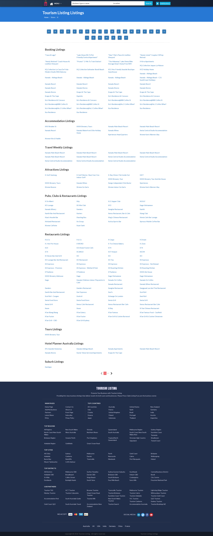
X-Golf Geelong (51, 175)
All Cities (47, 453)
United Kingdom (114, 412)
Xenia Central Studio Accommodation (153, 130)
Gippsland (133, 441)
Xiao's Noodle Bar (51, 217)
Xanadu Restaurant (115, 284)
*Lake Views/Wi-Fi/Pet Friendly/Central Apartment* (87, 56)
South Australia (113, 432)
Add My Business (51, 410)
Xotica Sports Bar (114, 221)
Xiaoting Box (81, 217)
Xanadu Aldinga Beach (85, 349)
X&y (78, 201)
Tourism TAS (48, 490)
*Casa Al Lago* (50, 55)
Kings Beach (91, 477)
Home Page (49, 407)
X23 (46, 248)
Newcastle (112, 456)
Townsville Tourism (115, 490)
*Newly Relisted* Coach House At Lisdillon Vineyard (57, 62)
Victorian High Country (138, 438)
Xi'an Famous (113, 312)
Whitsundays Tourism (158, 493)
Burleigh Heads (70, 480)
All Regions (48, 430)
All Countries (92, 407)
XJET (142, 175)
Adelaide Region (49, 443)
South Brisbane (113, 477)
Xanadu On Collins (115, 280)
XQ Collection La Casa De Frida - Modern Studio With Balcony (57, 70)
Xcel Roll (143, 292)
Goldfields (69, 443)
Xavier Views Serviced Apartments (89, 353)
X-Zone (142, 244)
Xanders (80, 209)
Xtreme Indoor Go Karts (117, 187)
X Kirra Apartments (147, 61)
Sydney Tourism (156, 501)
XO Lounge (49, 205)
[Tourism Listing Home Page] (157, 3)
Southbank (133, 472)
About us (68, 410)
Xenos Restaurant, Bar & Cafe (119, 213)
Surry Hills (133, 480)
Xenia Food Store (51, 300)
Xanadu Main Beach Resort (118, 126)
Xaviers (79, 213)
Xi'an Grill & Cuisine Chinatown (151, 316)
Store (53, 17)
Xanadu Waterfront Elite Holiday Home (89, 131)
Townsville (90, 459)
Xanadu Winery (50, 209)
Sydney (68, 453)
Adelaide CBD (49, 475)
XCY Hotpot (112, 252)
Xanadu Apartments (115, 349)
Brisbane (154, 453)
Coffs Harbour (70, 462)
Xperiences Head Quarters (118, 135)
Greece (90, 415)
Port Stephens (92, 438)
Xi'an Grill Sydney (83, 320)
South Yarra (91, 480)
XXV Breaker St (50, 126)
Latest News (49, 415)
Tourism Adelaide (136, 496)
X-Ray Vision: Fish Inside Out (119, 175)
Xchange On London (115, 296)
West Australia (70, 432)
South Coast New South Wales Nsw (138, 433)
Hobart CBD (134, 475)
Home (46, 17)
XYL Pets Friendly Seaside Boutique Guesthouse (121, 70)
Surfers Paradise (92, 472)
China (120, 526)
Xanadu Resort (50, 84)
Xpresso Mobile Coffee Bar (150, 221)
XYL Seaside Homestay (53, 349)
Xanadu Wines (113, 130)
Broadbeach (69, 475)
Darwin (89, 456)
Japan (90, 418)
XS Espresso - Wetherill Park (87, 268)
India (152, 412)
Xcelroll (79, 296)
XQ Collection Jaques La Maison (152, 65)
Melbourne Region (136, 430)
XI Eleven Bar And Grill (53, 256)
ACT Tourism (70, 490)
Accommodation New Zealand (94, 505)
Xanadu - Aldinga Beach (148, 74)
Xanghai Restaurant (115, 209)
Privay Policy (69, 418)
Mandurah (111, 459)
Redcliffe (68, 459)
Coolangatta (134, 477)
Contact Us (69, 407)
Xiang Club (144, 213)
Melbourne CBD (71, 472)
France (111, 410)
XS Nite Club (81, 205)
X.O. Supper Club (114, 201)
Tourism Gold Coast (158, 496)
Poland (111, 415)
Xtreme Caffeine (51, 225)
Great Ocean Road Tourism (93, 494)
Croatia (90, 412)
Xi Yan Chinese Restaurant (149, 308)
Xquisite (80, 96)
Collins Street (70, 477)
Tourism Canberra (136, 501)
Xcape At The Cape (84, 92)
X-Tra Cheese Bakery (116, 244)
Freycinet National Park (159, 480)
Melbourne (90, 453)
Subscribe (68, 415)
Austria (153, 415)
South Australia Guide (73, 499)
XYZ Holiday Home (147, 69)
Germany (153, 410)
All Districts (48, 472)
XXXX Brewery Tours (84, 126)
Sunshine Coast (156, 432)
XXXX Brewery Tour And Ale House (153, 179)
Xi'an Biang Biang (51, 312)
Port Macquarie (135, 459)
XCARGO (80, 252)
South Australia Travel (73, 504)
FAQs (47, 418)
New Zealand (155, 407)
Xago (47, 280)
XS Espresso (144, 260)
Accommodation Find (51, 499)
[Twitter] (143, 514)
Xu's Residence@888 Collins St (119, 100)
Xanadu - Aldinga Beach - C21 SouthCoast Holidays (151, 79)
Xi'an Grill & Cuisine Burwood (119, 316)
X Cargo (111, 240)
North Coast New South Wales (52, 433)
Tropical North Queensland (113, 439)
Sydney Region (156, 430)
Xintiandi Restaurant (52, 221)
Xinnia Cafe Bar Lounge (148, 217)
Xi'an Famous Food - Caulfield (151, 312)
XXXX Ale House (146, 272)
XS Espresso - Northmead (149, 264)
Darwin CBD (91, 475)
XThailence (49, 272)
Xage (78, 276)
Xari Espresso (82, 292)
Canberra (68, 456)
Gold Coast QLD (50, 504)
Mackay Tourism (49, 493)
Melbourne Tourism (136, 490)
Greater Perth (70, 438)
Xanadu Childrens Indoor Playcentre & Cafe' (91, 281)
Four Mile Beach (113, 480)
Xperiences (144, 183)
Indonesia (112, 418)
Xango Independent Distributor (119, 183)
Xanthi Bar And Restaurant (55, 213)
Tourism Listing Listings (149, 534)
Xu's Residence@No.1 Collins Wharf (121, 104)
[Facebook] (147, 514)
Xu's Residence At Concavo (118, 96)
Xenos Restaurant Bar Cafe (118, 304)
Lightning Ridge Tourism (159, 490)
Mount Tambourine (50, 462)
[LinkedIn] (139, 514)
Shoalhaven (155, 438)
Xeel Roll (143, 296)
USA (98, 526)
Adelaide (47, 456)
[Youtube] (151, 514)
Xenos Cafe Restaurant (85, 304)
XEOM (142, 252)
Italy (89, 410)
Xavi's (110, 292)
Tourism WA (91, 499)
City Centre (155, 477)
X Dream (143, 240)
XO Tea (111, 260)
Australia (112, 407)
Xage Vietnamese (146, 205)
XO (78, 256)
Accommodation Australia (138, 504)
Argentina (153, 418)
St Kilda (46, 477)
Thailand (133, 418)
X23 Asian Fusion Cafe (85, 248)
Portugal (133, 415)
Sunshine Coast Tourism (116, 496)
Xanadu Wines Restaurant (149, 284)
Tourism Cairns (135, 493)
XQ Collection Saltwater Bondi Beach (90, 69)
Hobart (153, 459)
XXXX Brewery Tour (115, 179)
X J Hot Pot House (51, 244)
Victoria (89, 430)
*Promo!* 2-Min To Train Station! (89, 61)
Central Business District (159, 472)
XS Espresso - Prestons (53, 268)
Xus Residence (113, 108)
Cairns (132, 456)
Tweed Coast (155, 441)
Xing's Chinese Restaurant (118, 217)
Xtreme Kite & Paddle (53, 139)
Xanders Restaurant (84, 288)
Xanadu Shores (82, 88)
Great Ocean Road (93, 443)
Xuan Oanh (81, 225)
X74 (109, 248)
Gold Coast (133, 453)
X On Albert (49, 201)
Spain (131, 410)
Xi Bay (110, 308)
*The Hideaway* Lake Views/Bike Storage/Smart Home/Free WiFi (120, 62)
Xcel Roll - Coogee (52, 296)
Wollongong (155, 456)
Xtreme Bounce (50, 187)
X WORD (80, 244)
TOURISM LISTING (106, 388)
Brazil (131, 412)
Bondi (153, 475)
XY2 (109, 205)
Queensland (112, 430)
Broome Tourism (92, 490)
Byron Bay (47, 459)
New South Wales (71, 430)
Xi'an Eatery (81, 312)
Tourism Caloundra (72, 493)
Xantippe (48, 367)
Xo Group (80, 221)
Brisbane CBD (113, 475)
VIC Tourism (134, 499)
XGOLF (142, 201)
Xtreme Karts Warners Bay (149, 135)
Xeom (47, 308)
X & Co (47, 240)
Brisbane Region (49, 438)
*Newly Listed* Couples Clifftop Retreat (151, 56)
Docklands (47, 480)
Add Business (165, 3)
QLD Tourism (155, 499)
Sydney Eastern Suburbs (116, 472)
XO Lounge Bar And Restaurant (56, 260)
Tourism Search (113, 504)
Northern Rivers (92, 432)
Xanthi (142, 209)
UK (93, 526)
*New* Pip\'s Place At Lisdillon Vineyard (119, 56)
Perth (110, 453)
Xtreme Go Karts (83, 187)
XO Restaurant (82, 260)
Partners (48, 412)
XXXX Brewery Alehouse (54, 276)
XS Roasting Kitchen (115, 268)
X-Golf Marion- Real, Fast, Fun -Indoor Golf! (88, 176)
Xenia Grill (112, 300)
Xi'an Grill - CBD (51, 320)
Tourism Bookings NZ (158, 504)
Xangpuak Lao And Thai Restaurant (153, 288)
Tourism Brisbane (114, 493)
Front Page (69, 412)
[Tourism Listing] (55, 4)
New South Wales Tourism (114, 500)
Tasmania (154, 435)
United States (134, 407)
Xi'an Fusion (49, 316)
